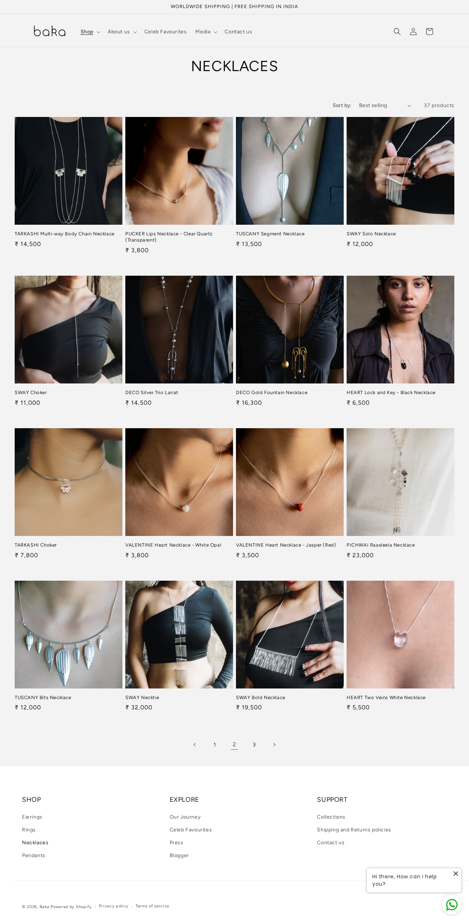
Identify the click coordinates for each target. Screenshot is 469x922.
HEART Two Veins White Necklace (386, 697)
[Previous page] (195, 745)
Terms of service (152, 906)
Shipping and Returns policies (354, 830)
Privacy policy (113, 906)
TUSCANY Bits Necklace (43, 697)
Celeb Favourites (191, 830)
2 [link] (234, 744)
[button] (89, 32)
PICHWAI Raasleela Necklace (381, 545)
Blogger (179, 855)
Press (177, 843)
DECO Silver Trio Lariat (151, 392)
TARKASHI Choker (36, 545)
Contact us (330, 843)
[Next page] (274, 745)
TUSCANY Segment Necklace (270, 233)
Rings (29, 830)
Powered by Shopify (71, 906)
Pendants (33, 855)
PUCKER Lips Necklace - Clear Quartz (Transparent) (169, 237)
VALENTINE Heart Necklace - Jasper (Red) (286, 545)
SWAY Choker (31, 392)
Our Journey (185, 817)
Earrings (32, 817)
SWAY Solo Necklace (371, 233)
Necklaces (35, 843)
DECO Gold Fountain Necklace (271, 392)
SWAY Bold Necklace (260, 697)
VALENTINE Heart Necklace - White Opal (173, 545)
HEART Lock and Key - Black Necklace (391, 392)
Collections (331, 817)
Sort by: (342, 105)
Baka (44, 906)
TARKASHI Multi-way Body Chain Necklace (65, 233)
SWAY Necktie (142, 697)
